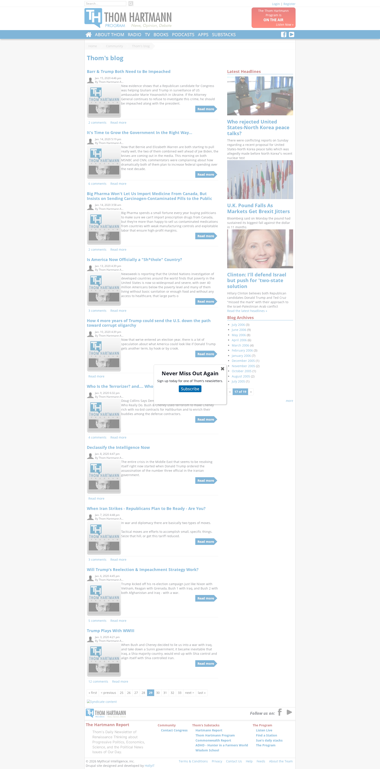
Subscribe (190, 388)
